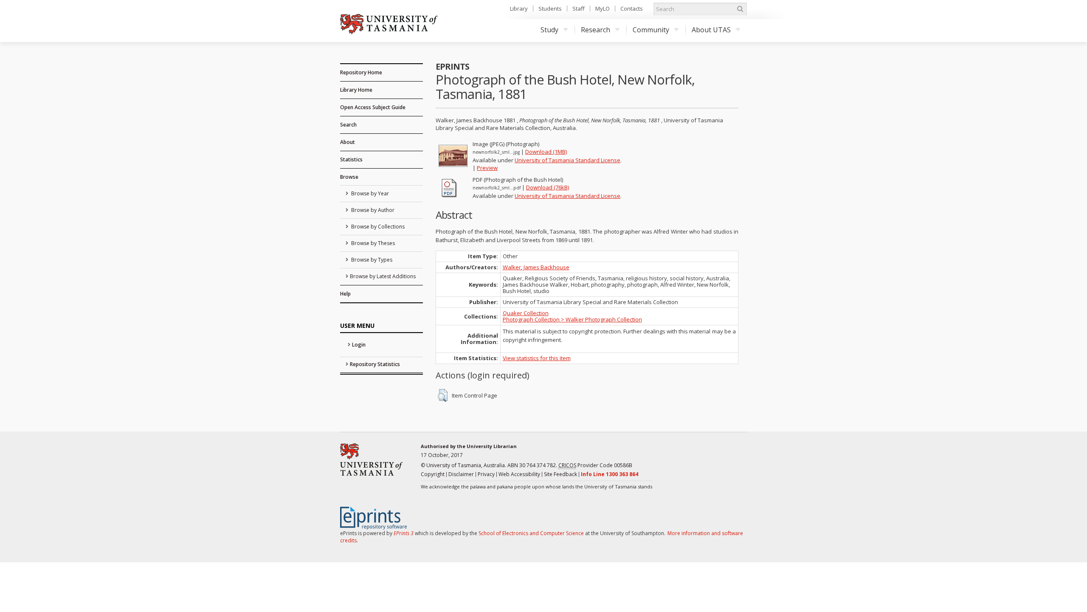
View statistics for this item (537, 358)
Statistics (351, 159)
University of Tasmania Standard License (567, 160)
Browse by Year (369, 193)
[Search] (740, 9)
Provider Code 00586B (595, 465)
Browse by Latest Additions (383, 276)
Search (348, 124)
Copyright (433, 474)
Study (549, 29)
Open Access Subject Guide (373, 107)
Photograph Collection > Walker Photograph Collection (572, 319)
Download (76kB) (547, 187)
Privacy (486, 474)
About (347, 142)
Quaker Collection (526, 313)
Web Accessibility (519, 474)
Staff (578, 8)
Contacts (631, 8)
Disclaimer (461, 474)
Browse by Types (371, 259)
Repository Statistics (375, 364)
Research (595, 29)
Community (651, 29)
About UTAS (711, 29)
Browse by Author (372, 210)
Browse (349, 176)
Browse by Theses (372, 243)
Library (519, 8)
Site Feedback (560, 474)
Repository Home (361, 72)
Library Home (356, 89)
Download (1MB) (546, 151)
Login (359, 344)
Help (345, 293)
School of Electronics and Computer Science (531, 533)
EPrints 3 (404, 533)
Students (550, 8)
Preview (487, 168)
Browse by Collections (377, 226)
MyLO (602, 8)
